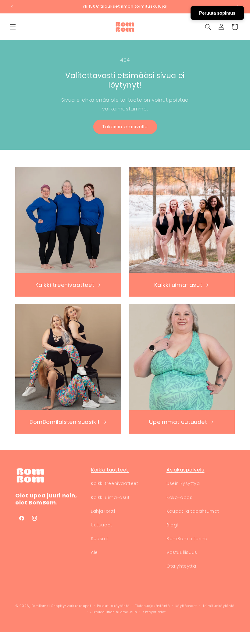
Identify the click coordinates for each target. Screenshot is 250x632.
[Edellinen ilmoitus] (12, 6)
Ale (94, 552)
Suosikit (100, 539)
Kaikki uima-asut (178, 284)
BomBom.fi (40, 605)
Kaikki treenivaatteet (65, 284)
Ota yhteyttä (181, 566)
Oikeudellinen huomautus (113, 611)
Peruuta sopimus (217, 13)
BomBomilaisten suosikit (65, 421)
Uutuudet (101, 525)
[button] (13, 27)
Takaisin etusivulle (125, 126)
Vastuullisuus (181, 552)
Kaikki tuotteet (110, 469)
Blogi (172, 525)
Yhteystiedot (154, 611)
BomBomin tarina (187, 539)
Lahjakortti (103, 511)
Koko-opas (179, 497)
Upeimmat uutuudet (178, 421)
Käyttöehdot (186, 605)
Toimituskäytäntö (218, 605)
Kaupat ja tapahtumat (192, 511)
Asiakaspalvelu (185, 469)
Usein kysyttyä (183, 483)
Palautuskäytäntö (113, 605)
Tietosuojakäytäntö (152, 605)
